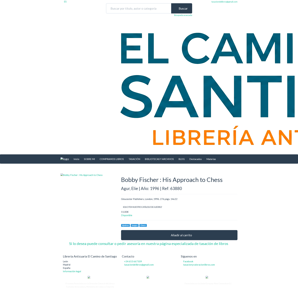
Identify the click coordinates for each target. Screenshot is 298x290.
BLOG (181, 159)
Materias (211, 159)
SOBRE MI (89, 159)
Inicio (76, 159)
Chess (143, 225)
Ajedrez (125, 225)
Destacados (195, 159)
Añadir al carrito (181, 235)
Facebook (188, 261)
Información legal (72, 271)
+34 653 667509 (133, 261)
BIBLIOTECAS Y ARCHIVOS (159, 159)
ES (65, 1)
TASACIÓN (134, 159)
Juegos (135, 225)
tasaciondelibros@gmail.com (139, 264)
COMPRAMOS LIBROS (112, 159)
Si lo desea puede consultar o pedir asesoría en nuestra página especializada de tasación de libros (149, 243)
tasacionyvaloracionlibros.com (199, 264)
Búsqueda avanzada (183, 15)
